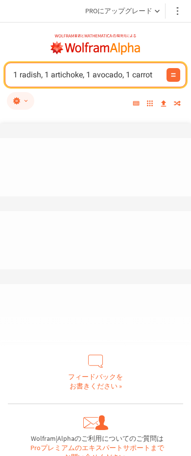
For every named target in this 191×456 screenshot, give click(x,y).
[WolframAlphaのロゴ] (95, 48)
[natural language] (20, 101)
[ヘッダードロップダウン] (178, 11)
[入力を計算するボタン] (173, 75)
